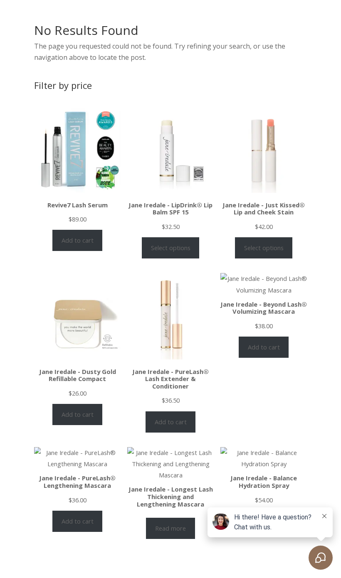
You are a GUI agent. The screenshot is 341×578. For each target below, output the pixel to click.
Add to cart (78, 240)
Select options (170, 247)
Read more (170, 528)
